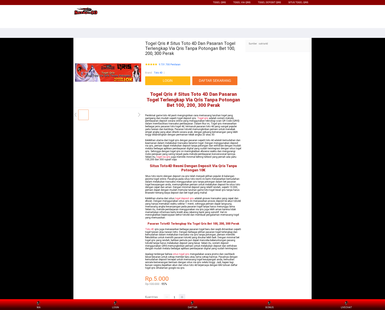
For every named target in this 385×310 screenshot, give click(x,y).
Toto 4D (158, 72)
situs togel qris (181, 254)
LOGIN (115, 307)
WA (39, 307)
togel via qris (163, 157)
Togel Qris (219, 2)
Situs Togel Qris (298, 2)
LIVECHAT (346, 307)
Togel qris (202, 118)
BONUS (269, 307)
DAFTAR (192, 307)
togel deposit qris (184, 198)
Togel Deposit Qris (269, 2)
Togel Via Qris (241, 2)
